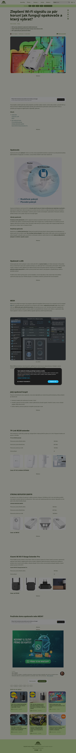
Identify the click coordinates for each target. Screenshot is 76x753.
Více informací (27, 375)
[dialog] (38, 376)
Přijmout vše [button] (53, 381)
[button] (38, 378)
